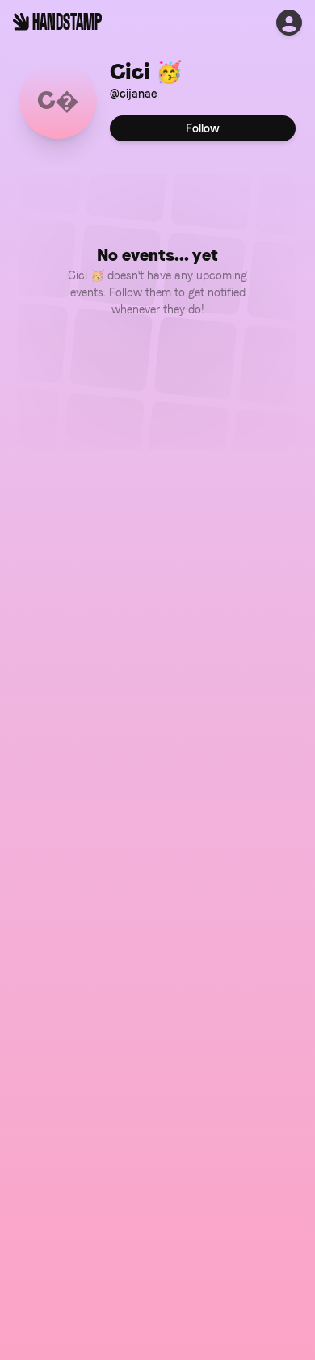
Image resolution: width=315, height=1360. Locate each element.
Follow (203, 128)
